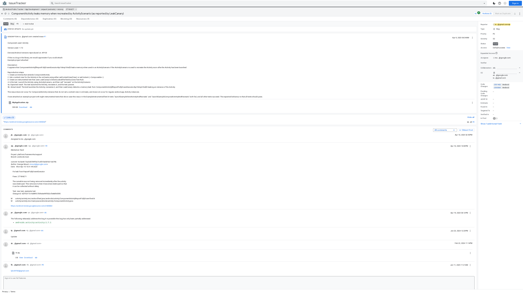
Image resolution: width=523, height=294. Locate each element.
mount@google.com (38, 164)
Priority (483, 34)
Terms (12, 292)
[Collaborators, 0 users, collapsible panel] (506, 68)
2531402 (501, 85)
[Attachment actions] (472, 102)
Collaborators (486, 68)
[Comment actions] (470, 146)
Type (482, 29)
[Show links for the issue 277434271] (76, 9)
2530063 (501, 88)
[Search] (52, 3)
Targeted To (485, 111)
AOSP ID (484, 99)
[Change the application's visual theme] (494, 3)
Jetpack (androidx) (48, 9)
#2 (473, 122)
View (21, 258)
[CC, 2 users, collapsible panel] (506, 72)
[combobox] (269, 3)
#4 (42, 230)
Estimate (484, 103)
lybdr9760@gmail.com (20, 271)
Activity (60, 9)
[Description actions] (472, 37)
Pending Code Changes (484, 93)
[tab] (10, 18)
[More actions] (520, 13)
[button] (500, 29)
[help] (499, 3)
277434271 (70, 9)
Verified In (485, 114)
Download (23, 107)
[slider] (478, 155)
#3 (45, 213)
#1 (45, 37)
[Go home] (2, 13)
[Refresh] (5, 13)
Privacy (5, 292)
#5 (42, 265)
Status (483, 44)
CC (482, 73)
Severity (484, 39)
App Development (32, 9)
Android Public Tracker (14, 9)
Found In (484, 107)
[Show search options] (484, 3)
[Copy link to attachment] (30, 107)
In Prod (483, 118)
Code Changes (484, 85)
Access (484, 48)
